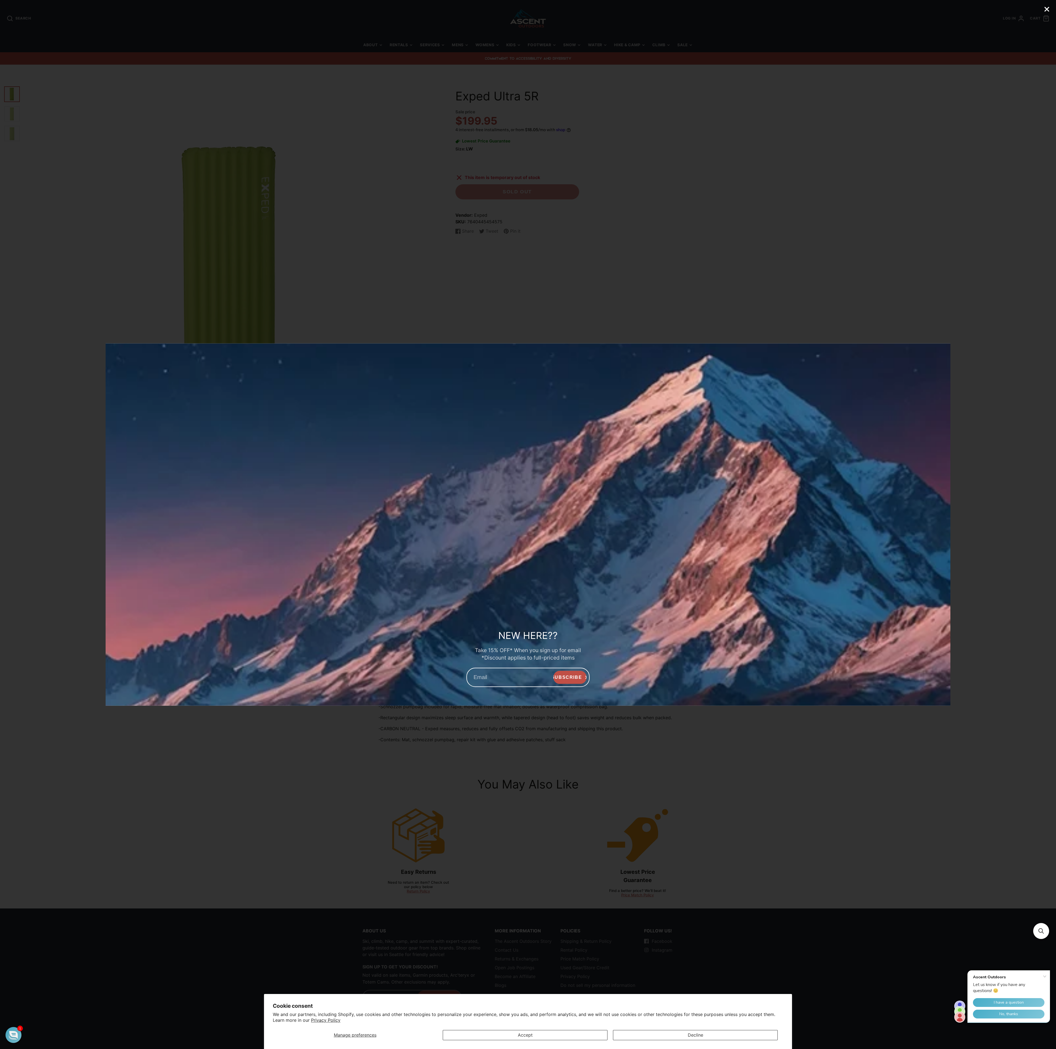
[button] (1041, 931)
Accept (525, 1035)
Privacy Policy (325, 1020)
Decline (695, 1035)
